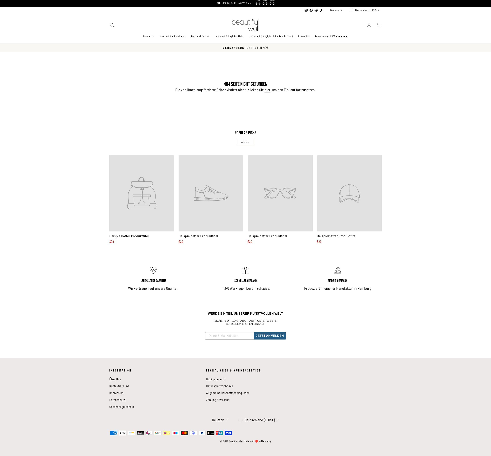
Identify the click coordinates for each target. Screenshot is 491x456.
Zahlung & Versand (217, 400)
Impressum (116, 393)
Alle (245, 141)
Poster (147, 36)
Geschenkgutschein (121, 406)
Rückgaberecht (215, 379)
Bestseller (303, 36)
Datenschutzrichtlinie (219, 386)
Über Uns (115, 379)
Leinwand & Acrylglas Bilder (229, 36)
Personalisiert (198, 36)
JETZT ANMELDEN (270, 335)
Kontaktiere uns (119, 386)
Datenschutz (117, 400)
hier (267, 89)
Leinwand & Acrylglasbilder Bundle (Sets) (271, 36)
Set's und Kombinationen (172, 36)
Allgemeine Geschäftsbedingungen (228, 393)
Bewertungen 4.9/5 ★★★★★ (331, 36)
